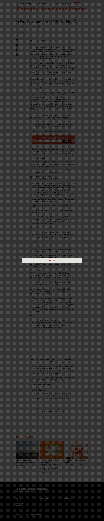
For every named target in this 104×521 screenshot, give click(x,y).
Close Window (52, 260)
